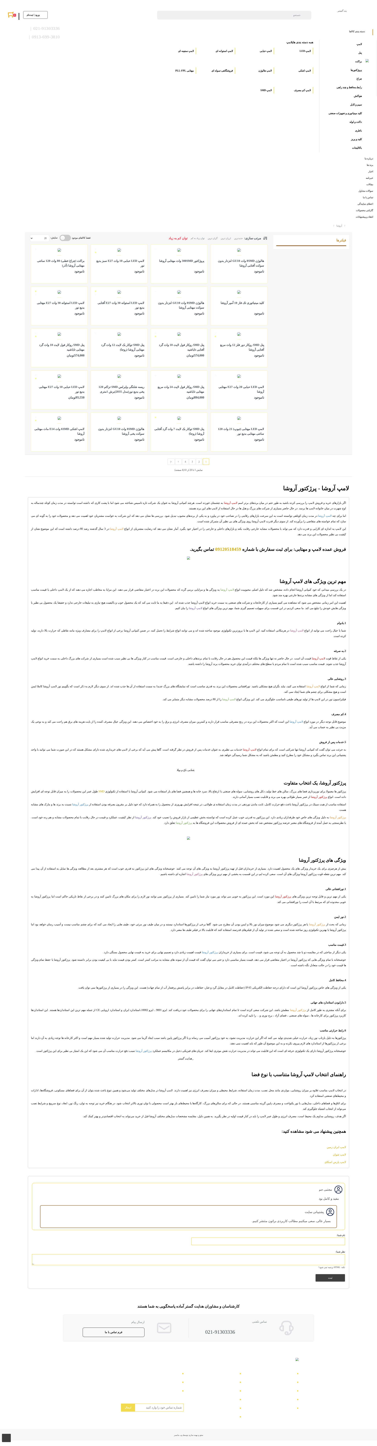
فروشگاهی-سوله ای (222, 70)
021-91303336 (220, 1332)
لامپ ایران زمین (336, 1147)
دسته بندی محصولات (223, 1374)
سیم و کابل (356, 104)
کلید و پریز (356, 139)
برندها (290, 1408)
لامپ (359, 44)
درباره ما (288, 1383)
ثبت (330, 1277)
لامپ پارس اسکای (335, 1162)
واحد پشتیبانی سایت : (165, 1383)
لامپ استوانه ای (224, 50)
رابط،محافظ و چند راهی (349, 87)
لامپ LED (305, 50)
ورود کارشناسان (225, 1417)
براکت (358, 61)
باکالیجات (357, 147)
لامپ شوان (339, 1154)
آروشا (337, 225)
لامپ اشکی (304, 70)
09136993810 (170, 1391)
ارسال (128, 1407)
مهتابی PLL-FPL (184, 70)
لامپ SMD (266, 90)
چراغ (359, 78)
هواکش (358, 95)
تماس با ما (287, 1374)
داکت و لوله (356, 121)
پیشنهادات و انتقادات (223, 1408)
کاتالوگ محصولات (224, 1391)
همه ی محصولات (225, 1383)
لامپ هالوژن (265, 70)
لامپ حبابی (265, 50)
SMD (101, 791)
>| (171, 461)
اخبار (290, 1391)
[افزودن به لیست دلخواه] (216, 276)
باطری (358, 130)
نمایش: (54, 237)
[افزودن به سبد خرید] (262, 276)
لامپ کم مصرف (302, 90)
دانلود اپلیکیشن (226, 1400)
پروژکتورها (356, 70)
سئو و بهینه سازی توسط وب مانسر (188, 1435)
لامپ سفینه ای (186, 50)
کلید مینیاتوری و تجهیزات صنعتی (345, 113)
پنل (360, 52)
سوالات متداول (284, 1400)
